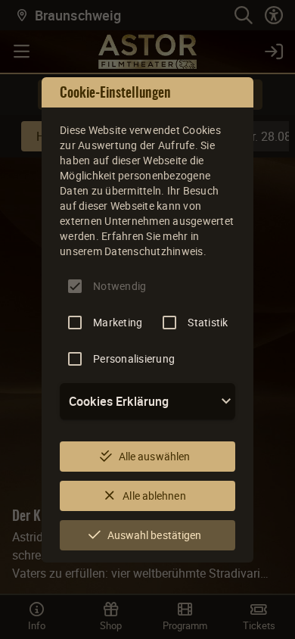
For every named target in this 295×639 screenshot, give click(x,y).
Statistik (208, 322)
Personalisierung (134, 358)
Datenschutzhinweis (153, 251)
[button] (147, 401)
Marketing (117, 322)
